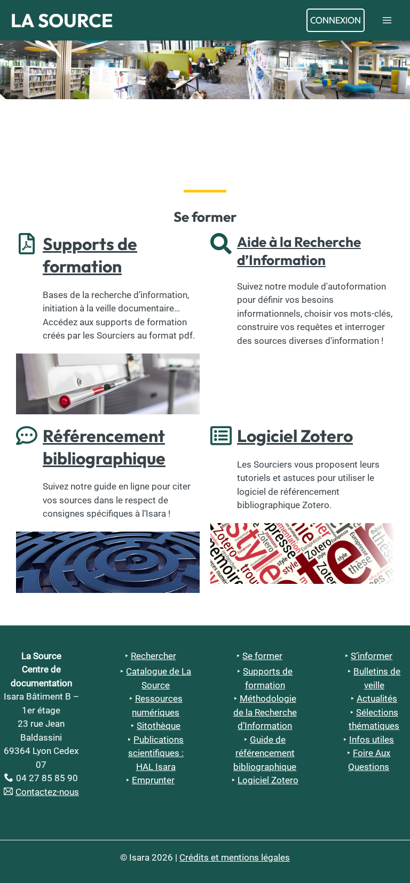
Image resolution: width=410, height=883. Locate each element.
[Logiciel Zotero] (221, 435)
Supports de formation (90, 255)
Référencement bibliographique (104, 447)
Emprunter (153, 780)
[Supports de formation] (26, 243)
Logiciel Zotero (295, 435)
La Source (62, 20)
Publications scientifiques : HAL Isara (156, 753)
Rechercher (153, 656)
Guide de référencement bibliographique (264, 753)
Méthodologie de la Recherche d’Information (265, 712)
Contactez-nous (47, 791)
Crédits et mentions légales (234, 857)
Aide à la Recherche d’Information (299, 251)
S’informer (371, 656)
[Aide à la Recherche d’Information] (221, 243)
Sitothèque (158, 725)
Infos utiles (371, 739)
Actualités (377, 698)
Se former (262, 656)
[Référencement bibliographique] (26, 435)
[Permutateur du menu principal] (387, 20)
